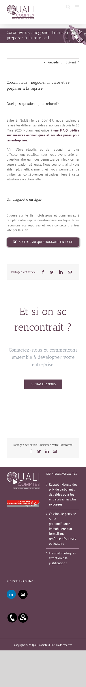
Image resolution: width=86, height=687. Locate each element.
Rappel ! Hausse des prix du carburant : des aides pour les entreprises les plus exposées (63, 494)
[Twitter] (52, 272)
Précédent (54, 62)
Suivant (71, 62)
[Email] (70, 272)
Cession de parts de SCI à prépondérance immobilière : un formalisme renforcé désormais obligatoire (62, 529)
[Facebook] (43, 272)
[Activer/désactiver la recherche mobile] (68, 6)
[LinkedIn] (61, 272)
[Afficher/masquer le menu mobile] (77, 6)
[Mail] (23, 594)
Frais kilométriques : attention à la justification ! (63, 558)
